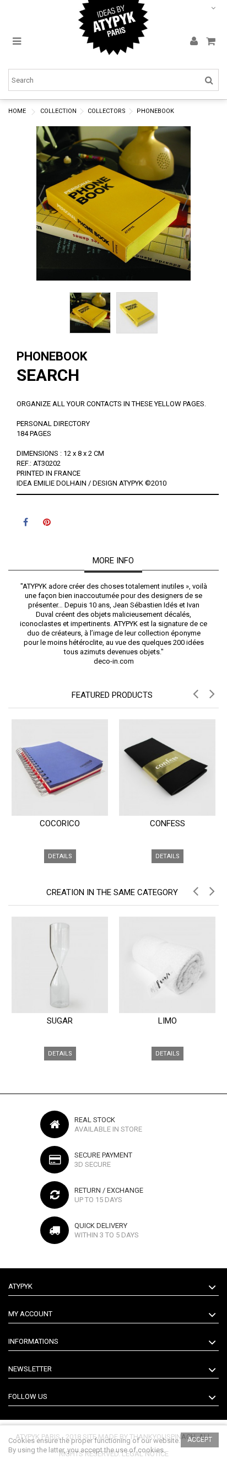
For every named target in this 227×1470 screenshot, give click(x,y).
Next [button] (185, 198)
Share (26, 523)
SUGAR (60, 1021)
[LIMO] (167, 965)
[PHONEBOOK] (90, 313)
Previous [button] (42, 198)
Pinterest (46, 523)
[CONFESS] (167, 767)
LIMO (167, 1021)
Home (17, 111)
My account (30, 1314)
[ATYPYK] (113, 27)
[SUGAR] (60, 965)
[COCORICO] (60, 767)
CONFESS (167, 823)
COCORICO (60, 823)
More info (113, 561)
